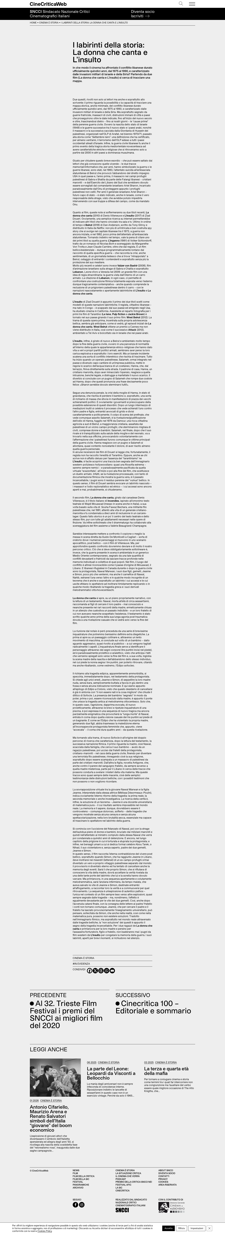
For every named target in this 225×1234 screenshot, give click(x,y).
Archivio (78, 1187)
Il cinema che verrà (128, 1176)
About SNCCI (165, 1170)
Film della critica (83, 1176)
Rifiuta (181, 1228)
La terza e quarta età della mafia (166, 1071)
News (76, 1170)
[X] (95, 970)
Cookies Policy (45, 1231)
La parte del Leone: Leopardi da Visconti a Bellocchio (111, 1073)
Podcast (121, 1179)
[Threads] (101, 970)
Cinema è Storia (48, 22)
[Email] (112, 970)
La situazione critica (128, 1173)
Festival (78, 1182)
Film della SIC (81, 1179)
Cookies (163, 1182)
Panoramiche (81, 1184)
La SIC (119, 1187)
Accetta (168, 1228)
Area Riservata (167, 1184)
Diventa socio (143, 13)
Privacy (163, 1179)
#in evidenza (81, 963)
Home (33, 22)
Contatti (163, 1176)
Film (75, 1173)
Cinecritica (122, 1190)
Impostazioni (197, 1228)
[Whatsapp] (106, 970)
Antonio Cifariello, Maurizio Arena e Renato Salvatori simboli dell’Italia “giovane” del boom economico (51, 1118)
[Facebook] (89, 970)
